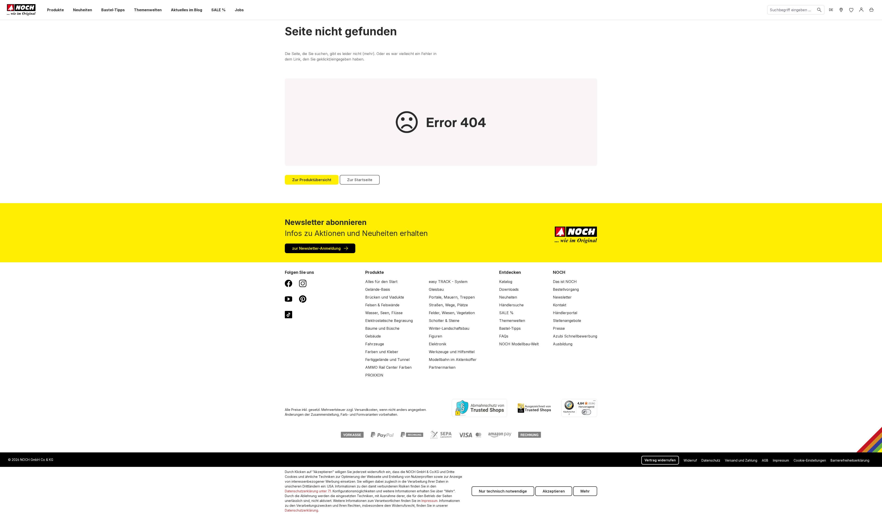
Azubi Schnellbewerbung (575, 336)
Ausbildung (562, 344)
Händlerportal (565, 312)
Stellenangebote (567, 320)
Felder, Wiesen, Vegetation (452, 312)
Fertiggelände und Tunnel (387, 359)
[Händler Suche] (841, 10)
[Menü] (594, 401)
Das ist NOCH (565, 281)
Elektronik (437, 344)
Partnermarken (442, 367)
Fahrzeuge (374, 344)
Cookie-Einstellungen (810, 460)
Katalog (505, 281)
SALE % (506, 312)
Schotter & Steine (444, 320)
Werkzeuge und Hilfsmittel (452, 351)
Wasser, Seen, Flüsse (384, 312)
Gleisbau (436, 289)
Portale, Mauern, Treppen (452, 297)
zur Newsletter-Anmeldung (317, 248)
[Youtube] (288, 298)
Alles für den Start (381, 281)
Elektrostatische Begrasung (389, 320)
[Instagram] (302, 283)
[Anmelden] (861, 10)
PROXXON (374, 375)
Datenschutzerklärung (301, 510)
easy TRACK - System (448, 281)
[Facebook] (288, 283)
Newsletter (562, 297)
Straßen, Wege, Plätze (448, 305)
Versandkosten (365, 410)
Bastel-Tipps (510, 328)
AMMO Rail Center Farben (388, 367)
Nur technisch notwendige (503, 491)
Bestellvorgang (566, 289)
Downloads (509, 289)
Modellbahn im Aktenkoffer (453, 359)
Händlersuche (511, 305)
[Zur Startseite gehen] (21, 10)
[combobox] (791, 10)
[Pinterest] (302, 298)
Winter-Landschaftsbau (449, 328)
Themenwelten (512, 320)
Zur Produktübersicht (311, 179)
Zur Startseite (359, 179)
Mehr (585, 491)
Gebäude (373, 336)
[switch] (586, 412)
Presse (559, 328)
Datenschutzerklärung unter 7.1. (308, 491)
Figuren (435, 336)
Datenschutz (710, 460)
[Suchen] (819, 10)
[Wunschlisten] (851, 10)
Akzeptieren (554, 491)
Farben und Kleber (381, 351)
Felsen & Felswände (382, 305)
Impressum (781, 460)
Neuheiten (508, 297)
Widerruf (690, 460)
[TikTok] (288, 314)
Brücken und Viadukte (384, 297)
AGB (765, 460)
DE (831, 10)
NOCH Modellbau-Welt (519, 344)
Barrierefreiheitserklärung (850, 460)
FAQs (503, 336)
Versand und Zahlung (741, 460)
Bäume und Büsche (382, 328)
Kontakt (559, 305)
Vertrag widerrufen (660, 460)
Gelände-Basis (377, 289)
